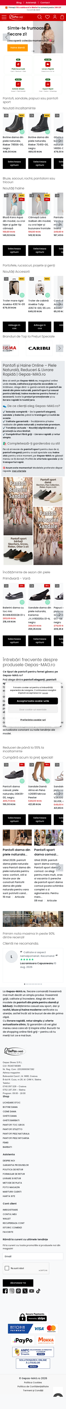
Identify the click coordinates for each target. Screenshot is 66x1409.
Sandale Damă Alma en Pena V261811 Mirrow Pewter (37, 792)
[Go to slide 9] (36, 984)
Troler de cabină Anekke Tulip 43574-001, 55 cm (39, 304)
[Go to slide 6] (32, 984)
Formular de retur (14, 1173)
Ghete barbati (11, 1120)
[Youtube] (32, 1291)
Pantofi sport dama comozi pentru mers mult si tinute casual (48, 852)
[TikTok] (39, 1291)
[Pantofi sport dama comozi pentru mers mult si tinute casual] (48, 838)
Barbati (7, 1147)
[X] (26, 1291)
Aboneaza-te (18, 1282)
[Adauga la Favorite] (22, 132)
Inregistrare (10, 1209)
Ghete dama (10, 1115)
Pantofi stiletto (12, 1129)
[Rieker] (50, 352)
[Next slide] (59, 140)
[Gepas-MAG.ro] (18, 17)
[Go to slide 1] (32, 51)
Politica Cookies (33, 1382)
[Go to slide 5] (30, 984)
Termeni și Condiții (33, 1390)
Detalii (45, 693)
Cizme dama (9, 1111)
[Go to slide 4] (35, 924)
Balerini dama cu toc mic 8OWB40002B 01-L (14, 611)
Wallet (7, 1218)
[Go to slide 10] (38, 984)
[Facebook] (6, 1291)
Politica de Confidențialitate (33, 1386)
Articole (19, 897)
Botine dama (10, 1107)
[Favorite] (47, 17)
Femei (5, 1142)
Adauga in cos (14, 327)
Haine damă (17, 47)
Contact (45, 2)
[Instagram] (12, 1291)
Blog (18, 2)
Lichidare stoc (11, 1102)
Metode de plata (12, 1182)
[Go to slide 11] (39, 984)
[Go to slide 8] (35, 984)
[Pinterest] (19, 1291)
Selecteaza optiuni (14, 163)
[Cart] (62, 17)
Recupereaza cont (14, 1223)
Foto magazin (11, 1187)
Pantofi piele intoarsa (16, 1138)
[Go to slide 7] (33, 984)
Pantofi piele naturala (16, 1133)
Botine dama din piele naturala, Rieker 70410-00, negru (38, 143)
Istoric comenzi (12, 1227)
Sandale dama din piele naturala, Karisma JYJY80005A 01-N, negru (39, 615)
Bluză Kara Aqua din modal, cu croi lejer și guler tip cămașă (14, 223)
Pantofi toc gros (13, 1124)
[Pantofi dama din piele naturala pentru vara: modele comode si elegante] (17, 838)
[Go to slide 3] (33, 924)
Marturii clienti (12, 1191)
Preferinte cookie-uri (33, 719)
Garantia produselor (16, 1165)
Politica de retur (13, 1169)
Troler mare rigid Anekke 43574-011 (14, 302)
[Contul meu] (55, 17)
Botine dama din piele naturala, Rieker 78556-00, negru (13, 143)
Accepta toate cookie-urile (33, 700)
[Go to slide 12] (41, 984)
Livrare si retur (12, 1178)
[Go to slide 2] (33, 51)
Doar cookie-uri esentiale (33, 709)
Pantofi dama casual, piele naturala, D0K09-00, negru (13, 792)
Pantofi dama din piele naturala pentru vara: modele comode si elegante (16, 852)
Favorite (8, 1232)
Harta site (9, 1196)
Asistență (31, 2)
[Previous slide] (6, 37)
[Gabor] (16, 352)
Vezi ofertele (19, 471)
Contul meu (10, 1214)
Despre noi (9, 1160)
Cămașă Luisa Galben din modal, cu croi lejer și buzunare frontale (39, 223)
